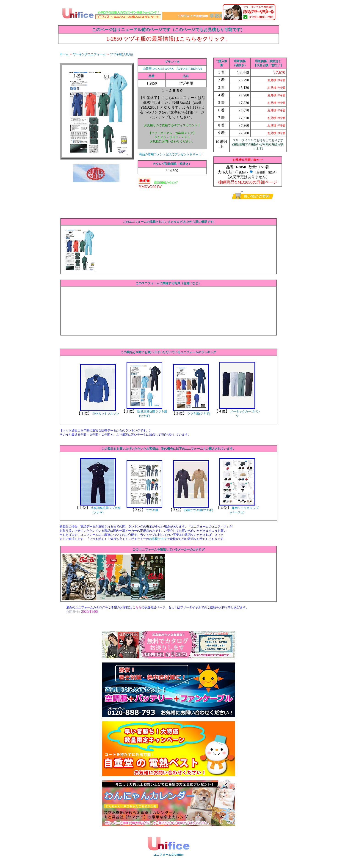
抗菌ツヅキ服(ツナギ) (198, 510)
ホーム (64, 54)
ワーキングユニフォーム (89, 54)
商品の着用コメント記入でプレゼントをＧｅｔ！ (171, 154)
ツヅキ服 (152, 510)
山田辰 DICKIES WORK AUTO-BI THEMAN (172, 68)
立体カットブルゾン (105, 413)
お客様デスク (158, 539)
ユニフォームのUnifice (169, 854)
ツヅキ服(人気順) (121, 54)
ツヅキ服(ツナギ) (198, 413)
